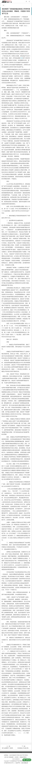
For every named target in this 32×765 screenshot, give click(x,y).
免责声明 (18, 762)
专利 (21, 58)
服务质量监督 (24, 762)
